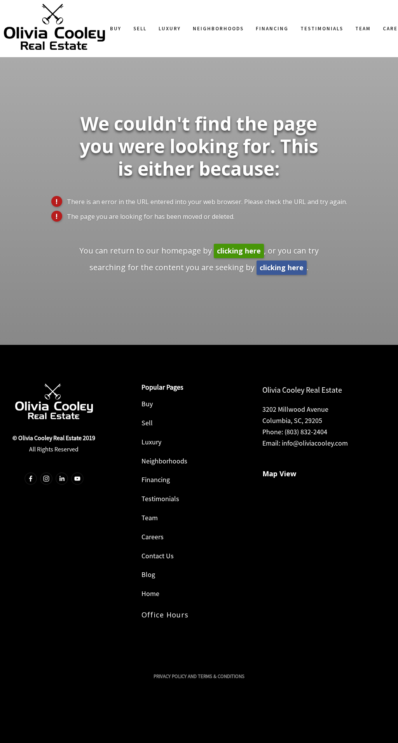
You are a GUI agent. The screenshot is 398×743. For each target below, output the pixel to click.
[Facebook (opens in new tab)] (30, 478)
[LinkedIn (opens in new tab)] (62, 478)
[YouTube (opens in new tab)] (77, 478)
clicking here (239, 250)
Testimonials (321, 28)
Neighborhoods (218, 28)
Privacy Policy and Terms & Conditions (199, 676)
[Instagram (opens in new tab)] (46, 478)
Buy (115, 28)
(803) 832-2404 (306, 431)
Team (363, 28)
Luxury (170, 28)
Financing (272, 28)
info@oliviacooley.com (315, 443)
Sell (140, 28)
